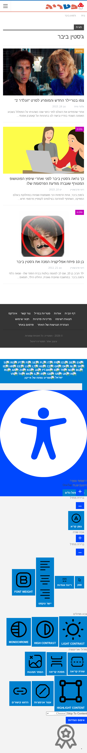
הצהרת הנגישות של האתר (53, 324)
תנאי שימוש (22, 319)
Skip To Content (77, 713)
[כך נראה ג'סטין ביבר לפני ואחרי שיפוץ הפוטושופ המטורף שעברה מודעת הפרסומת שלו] (43, 150)
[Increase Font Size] (80, 492)
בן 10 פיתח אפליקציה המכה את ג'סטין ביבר (50, 262)
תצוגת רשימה (63, 319)
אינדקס (12, 313)
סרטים (79, 51)
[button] (84, 386)
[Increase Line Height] (80, 538)
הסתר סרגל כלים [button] (75, 492)
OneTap (67, 485)
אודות (57, 313)
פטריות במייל (42, 313)
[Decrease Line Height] (80, 552)
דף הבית (70, 313)
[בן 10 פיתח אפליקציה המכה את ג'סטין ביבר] (43, 233)
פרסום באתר (26, 324)
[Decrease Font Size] (80, 505)
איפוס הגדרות (76, 720)
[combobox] (43, 371)
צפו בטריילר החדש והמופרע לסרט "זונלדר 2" (49, 100)
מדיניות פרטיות (42, 319)
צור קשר (26, 313)
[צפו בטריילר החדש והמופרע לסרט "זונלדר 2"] (43, 72)
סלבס (80, 129)
